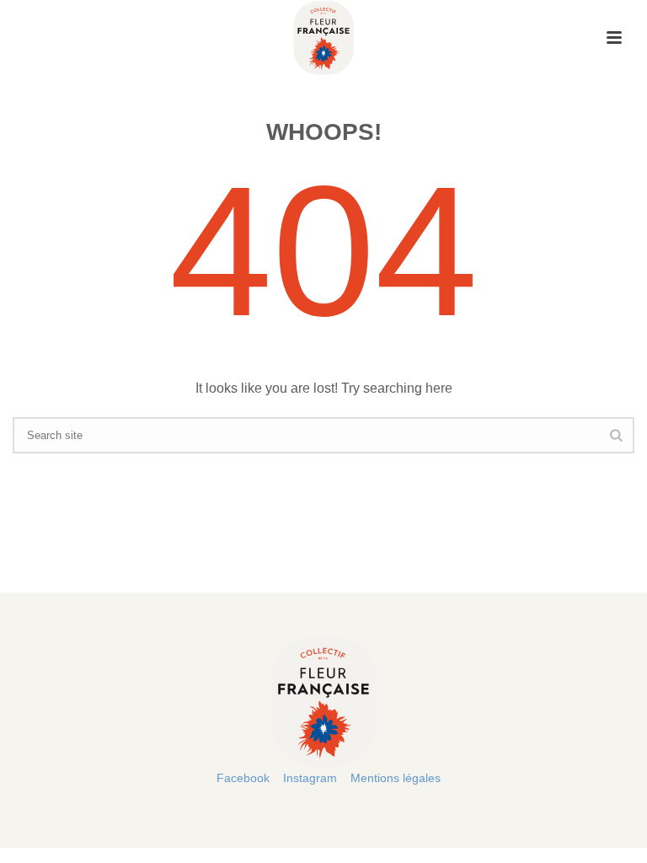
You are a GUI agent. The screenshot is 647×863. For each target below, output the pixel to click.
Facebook (243, 778)
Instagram (310, 778)
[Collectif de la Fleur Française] (323, 38)
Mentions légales (395, 778)
